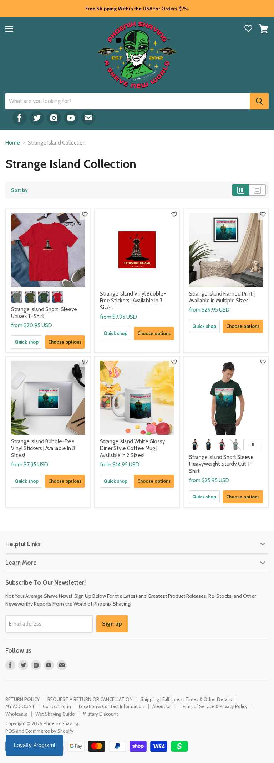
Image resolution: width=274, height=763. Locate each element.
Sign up (112, 623)
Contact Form (57, 706)
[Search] (259, 101)
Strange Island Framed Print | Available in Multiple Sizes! (222, 297)
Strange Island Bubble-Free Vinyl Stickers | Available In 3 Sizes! (43, 448)
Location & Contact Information (111, 706)
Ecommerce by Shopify (49, 731)
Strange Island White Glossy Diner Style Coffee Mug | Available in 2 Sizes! (132, 448)
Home (12, 143)
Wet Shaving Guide (55, 714)
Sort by (19, 190)
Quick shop (27, 342)
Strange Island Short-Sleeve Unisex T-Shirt (44, 313)
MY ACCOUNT (20, 706)
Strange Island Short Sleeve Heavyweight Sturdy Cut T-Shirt (221, 464)
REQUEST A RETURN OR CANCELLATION (90, 699)
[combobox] (127, 101)
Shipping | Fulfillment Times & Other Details (186, 699)
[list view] (257, 190)
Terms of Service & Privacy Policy (213, 706)
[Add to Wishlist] (85, 214)
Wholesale (16, 714)
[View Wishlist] (248, 29)
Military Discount (100, 714)
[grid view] (240, 190)
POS (10, 731)
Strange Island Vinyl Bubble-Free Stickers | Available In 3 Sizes (133, 301)
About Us (162, 706)
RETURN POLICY (22, 699)
